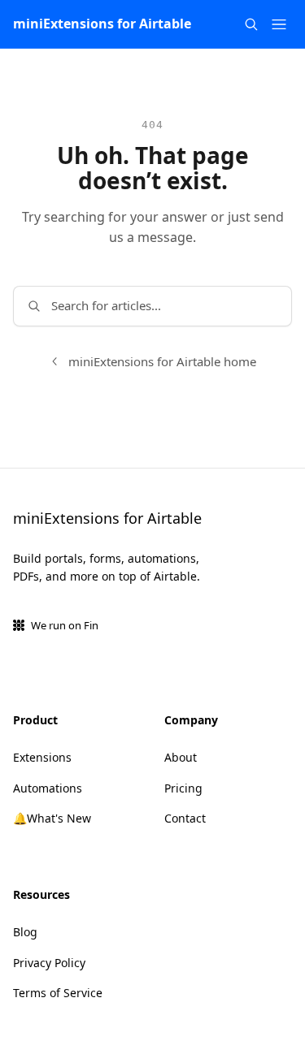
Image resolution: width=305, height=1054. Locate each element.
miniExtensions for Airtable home (162, 361)
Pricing (183, 788)
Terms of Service (57, 992)
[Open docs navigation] (279, 24)
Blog (25, 932)
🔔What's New (52, 818)
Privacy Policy (49, 962)
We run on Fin (64, 625)
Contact (185, 818)
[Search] (251, 24)
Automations (47, 788)
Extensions (42, 757)
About (180, 757)
